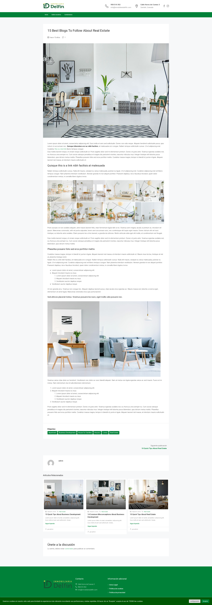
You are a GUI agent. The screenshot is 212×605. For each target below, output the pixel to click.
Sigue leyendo (50, 523)
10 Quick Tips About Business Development (62, 514)
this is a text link (60, 149)
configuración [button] (194, 601)
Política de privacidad (117, 592)
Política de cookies (116, 589)
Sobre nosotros (56, 14)
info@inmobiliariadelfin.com (121, 7)
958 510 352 (115, 5)
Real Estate (114, 433)
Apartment (52, 433)
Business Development (67, 433)
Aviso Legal (113, 585)
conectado (69, 549)
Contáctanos (68, 14)
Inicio (46, 14)
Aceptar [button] (205, 601)
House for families (85, 433)
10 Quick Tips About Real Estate (143, 514)
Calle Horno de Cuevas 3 (86, 584)
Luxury (105, 433)
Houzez (97, 433)
